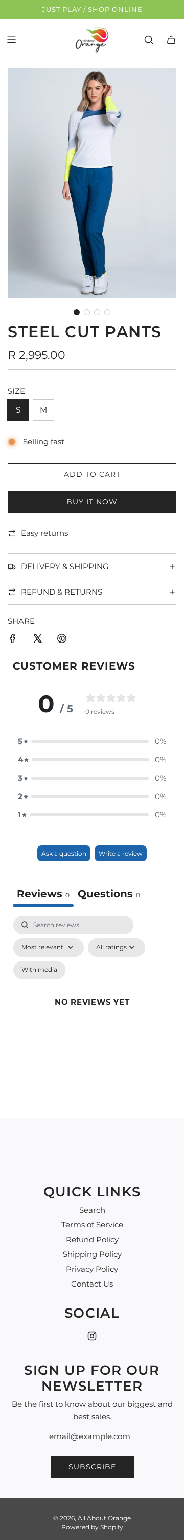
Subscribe (92, 1466)
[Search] (148, 40)
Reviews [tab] (43, 894)
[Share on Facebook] (13, 640)
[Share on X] (37, 640)
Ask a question (63, 853)
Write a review (121, 853)
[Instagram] (92, 1336)
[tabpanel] (92, 1014)
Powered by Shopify (92, 1527)
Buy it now (92, 501)
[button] (77, 312)
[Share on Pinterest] (62, 640)
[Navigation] (11, 40)
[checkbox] (39, 970)
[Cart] (171, 40)
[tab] (109, 895)
